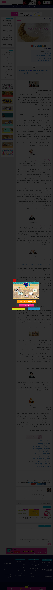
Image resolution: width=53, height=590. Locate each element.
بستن (14, 279)
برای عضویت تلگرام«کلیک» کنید (34, 308)
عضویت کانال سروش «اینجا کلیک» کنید (26, 305)
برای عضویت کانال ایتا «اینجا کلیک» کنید (26, 301)
